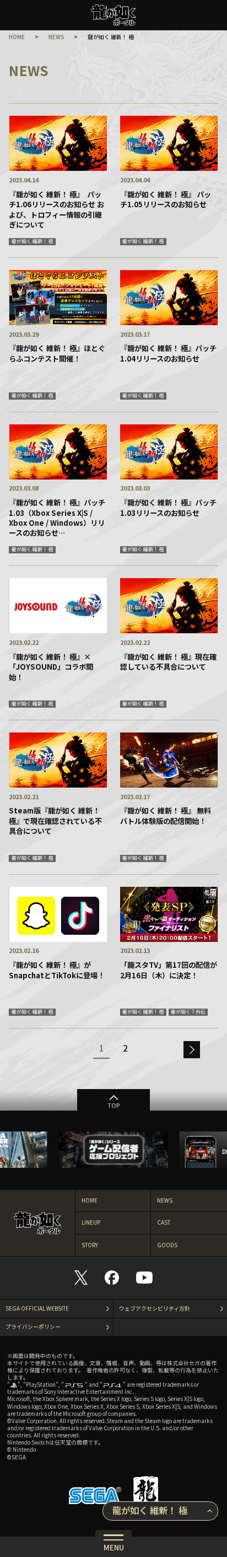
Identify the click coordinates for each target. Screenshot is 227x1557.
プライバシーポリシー (33, 1326)
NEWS (56, 37)
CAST (163, 1222)
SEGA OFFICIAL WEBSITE (37, 1308)
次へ (191, 1050)
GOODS (167, 1245)
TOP (113, 1105)
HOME (17, 37)
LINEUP (91, 1222)
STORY (90, 1245)
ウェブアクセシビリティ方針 (154, 1308)
